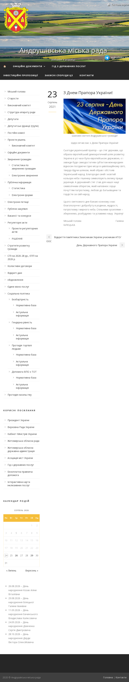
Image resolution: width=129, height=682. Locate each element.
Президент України (18, 420)
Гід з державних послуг (69, 66)
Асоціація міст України (20, 458)
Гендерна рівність (22, 322)
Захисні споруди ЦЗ (59, 75)
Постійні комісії (16, 132)
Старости (13, 98)
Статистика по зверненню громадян (24, 167)
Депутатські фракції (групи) (23, 126)
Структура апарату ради (21, 112)
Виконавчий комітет (19, 105)
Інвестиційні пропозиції (20, 75)
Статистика (18, 188)
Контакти (87, 75)
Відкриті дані (15, 272)
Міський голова (16, 91)
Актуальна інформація (22, 314)
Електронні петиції (18, 202)
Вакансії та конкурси (19, 215)
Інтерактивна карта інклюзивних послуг (19, 483)
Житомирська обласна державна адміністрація (21, 449)
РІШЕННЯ (17, 238)
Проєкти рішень (17, 139)
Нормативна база (26, 305)
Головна (108, 677)
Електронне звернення (25, 175)
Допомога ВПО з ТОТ (24, 371)
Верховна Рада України (21, 427)
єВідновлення (15, 279)
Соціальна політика (19, 293)
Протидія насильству (20, 394)
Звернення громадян (19, 159)
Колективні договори (20, 266)
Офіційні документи (27, 66)
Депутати (13, 119)
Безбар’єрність (20, 299)
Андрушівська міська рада (63, 50)
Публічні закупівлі (18, 208)
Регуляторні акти (17, 222)
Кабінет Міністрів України (22, 434)
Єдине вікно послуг (18, 286)
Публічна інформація (19, 182)
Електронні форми (22, 195)
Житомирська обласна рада (23, 440)
